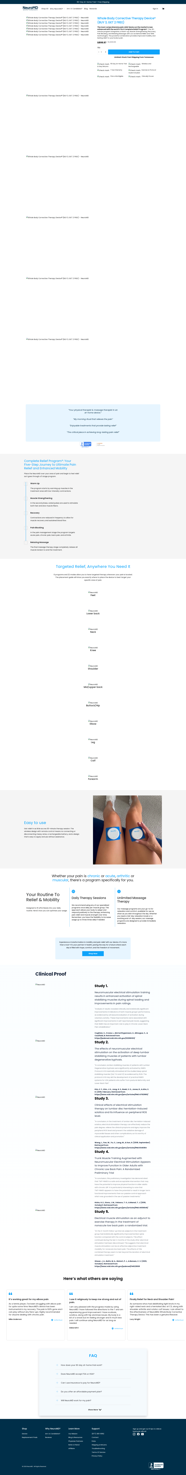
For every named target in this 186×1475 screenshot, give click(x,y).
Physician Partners (75, 1441)
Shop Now (93, 953)
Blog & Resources (75, 1437)
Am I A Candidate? (74, 8)
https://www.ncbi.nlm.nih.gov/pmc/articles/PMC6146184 (121, 1147)
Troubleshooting (98, 1448)
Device (24, 1434)
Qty (98, 48)
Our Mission (72, 1434)
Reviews (48, 1437)
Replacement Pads (29, 1437)
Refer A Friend (73, 1445)
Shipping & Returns (99, 1445)
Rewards (93, 8)
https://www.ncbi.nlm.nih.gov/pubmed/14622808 (117, 1266)
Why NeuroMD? (56, 9)
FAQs (94, 1441)
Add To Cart (134, 52)
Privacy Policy (97, 1456)
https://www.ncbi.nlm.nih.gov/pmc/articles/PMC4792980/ (121, 1094)
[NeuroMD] (30, 11)
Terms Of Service (98, 1452)
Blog (86, 8)
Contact (95, 1437)
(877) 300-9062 (98, 1434)
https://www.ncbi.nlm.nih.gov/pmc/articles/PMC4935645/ (121, 1207)
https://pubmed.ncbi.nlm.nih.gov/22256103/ (115, 1038)
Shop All (44, 8)
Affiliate (71, 1448)
